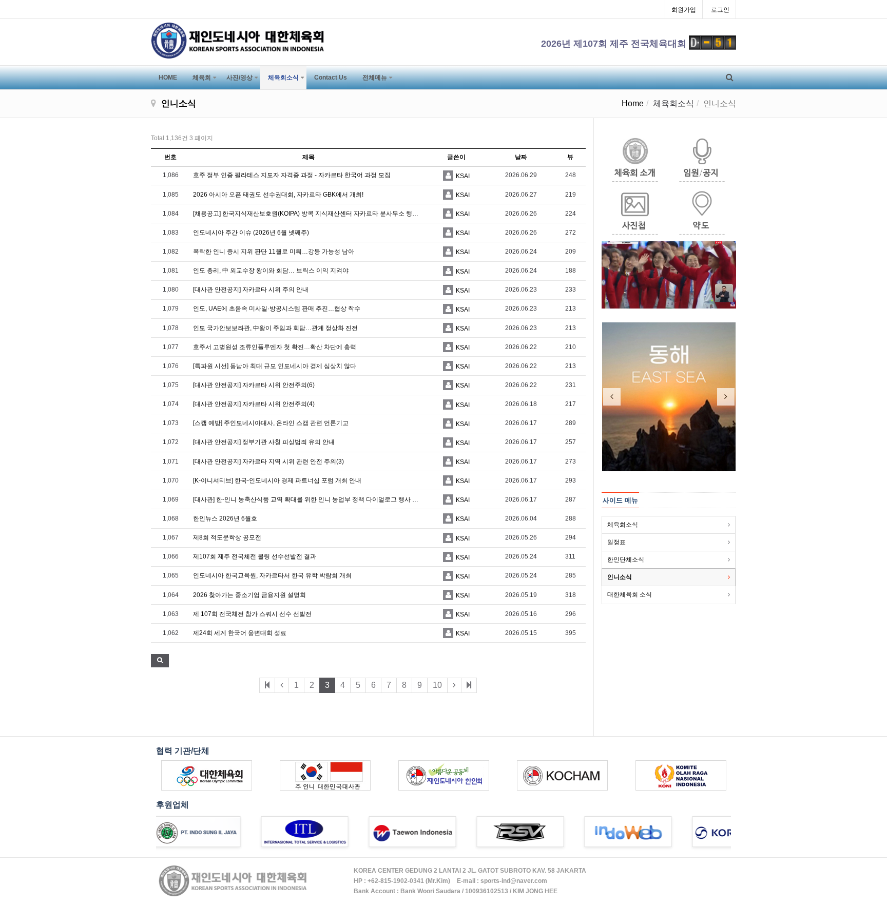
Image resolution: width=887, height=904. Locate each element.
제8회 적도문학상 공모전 (227, 537)
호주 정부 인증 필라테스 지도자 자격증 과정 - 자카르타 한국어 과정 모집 (292, 175)
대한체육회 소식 (629, 594)
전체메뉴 (374, 77)
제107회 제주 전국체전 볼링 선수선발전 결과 (254, 556)
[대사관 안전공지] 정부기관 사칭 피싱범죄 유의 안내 (264, 442)
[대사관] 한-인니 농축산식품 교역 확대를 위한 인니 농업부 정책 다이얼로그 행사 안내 (309, 499)
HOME (168, 77)
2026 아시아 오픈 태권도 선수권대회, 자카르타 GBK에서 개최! (278, 194)
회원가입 (683, 9)
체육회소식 (283, 77)
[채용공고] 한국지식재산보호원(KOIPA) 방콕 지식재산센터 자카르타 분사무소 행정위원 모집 (319, 213)
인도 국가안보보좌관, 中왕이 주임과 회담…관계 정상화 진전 (275, 328)
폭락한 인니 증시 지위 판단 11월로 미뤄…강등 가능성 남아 (273, 251)
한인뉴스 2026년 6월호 (225, 518)
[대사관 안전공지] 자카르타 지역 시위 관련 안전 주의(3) (268, 461)
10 (437, 685)
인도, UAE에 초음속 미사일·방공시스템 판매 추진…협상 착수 (276, 308)
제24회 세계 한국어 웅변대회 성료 (239, 633)
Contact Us (330, 77)
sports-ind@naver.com (513, 880)
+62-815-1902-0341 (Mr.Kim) (409, 880)
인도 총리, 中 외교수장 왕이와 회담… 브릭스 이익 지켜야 (271, 270)
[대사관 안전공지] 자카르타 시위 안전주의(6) (254, 385)
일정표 (616, 542)
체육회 (201, 77)
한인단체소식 (625, 559)
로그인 (720, 9)
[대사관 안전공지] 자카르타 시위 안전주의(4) (254, 404)
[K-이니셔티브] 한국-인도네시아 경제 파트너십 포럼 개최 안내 (277, 480)
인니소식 (619, 577)
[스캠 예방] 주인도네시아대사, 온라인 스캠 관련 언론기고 (271, 423)
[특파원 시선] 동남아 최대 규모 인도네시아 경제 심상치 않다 (274, 366)
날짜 (521, 157)
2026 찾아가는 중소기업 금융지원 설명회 (249, 595)
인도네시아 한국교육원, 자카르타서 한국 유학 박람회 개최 (272, 575)
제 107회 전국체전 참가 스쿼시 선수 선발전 (252, 614)
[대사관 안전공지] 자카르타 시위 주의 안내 (250, 289)
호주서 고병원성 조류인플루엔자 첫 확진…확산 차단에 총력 (274, 347)
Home (633, 103)
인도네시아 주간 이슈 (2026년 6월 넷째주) (251, 232)
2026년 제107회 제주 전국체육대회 (615, 44)
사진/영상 (239, 77)
